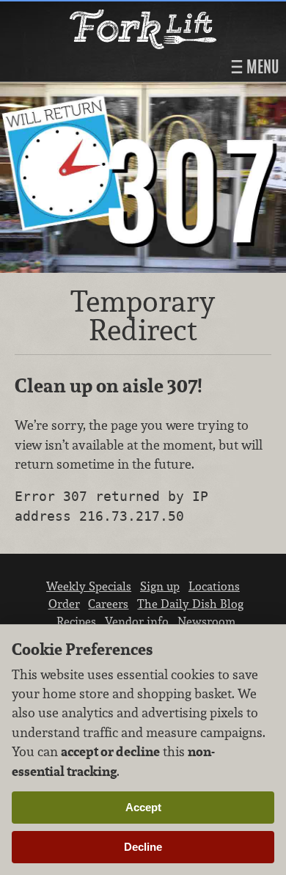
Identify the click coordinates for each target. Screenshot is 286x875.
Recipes (76, 621)
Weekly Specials (88, 586)
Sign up (160, 586)
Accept (143, 807)
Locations (214, 586)
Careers (108, 603)
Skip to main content (69, 12)
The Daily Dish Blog (190, 603)
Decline (143, 847)
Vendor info (137, 621)
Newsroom (206, 621)
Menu (261, 67)
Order (64, 603)
